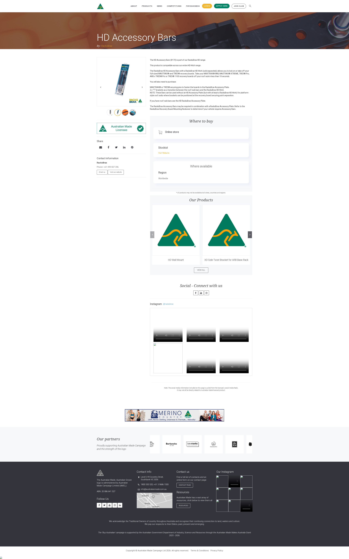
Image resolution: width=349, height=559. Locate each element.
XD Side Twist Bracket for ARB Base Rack (226, 259)
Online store (172, 132)
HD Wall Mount (176, 259)
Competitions (174, 6)
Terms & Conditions (200, 550)
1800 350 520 (147, 484)
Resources (183, 506)
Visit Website (163, 153)
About (134, 6)
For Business (193, 6)
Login (207, 6)
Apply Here (222, 6)
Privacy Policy (216, 550)
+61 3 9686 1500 (161, 484)
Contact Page (185, 485)
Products (147, 6)
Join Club (239, 6)
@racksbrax (168, 304)
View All (201, 270)
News (159, 6)
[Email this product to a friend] (100, 147)
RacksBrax (106, 45)
